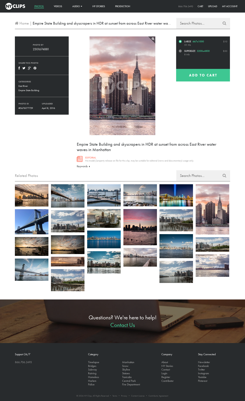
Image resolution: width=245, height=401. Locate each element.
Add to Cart (203, 75)
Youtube (202, 377)
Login (164, 373)
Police (91, 384)
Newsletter (204, 362)
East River (23, 86)
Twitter (201, 369)
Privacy (124, 395)
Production (122, 6)
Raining (92, 373)
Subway (92, 369)
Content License (138, 395)
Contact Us (122, 325)
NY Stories (98, 6)
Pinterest (202, 381)
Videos (58, 6)
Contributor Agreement (158, 395)
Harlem (92, 381)
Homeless (93, 377)
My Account (229, 6)
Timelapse (93, 362)
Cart (200, 6)
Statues (126, 373)
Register (165, 377)
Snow (125, 366)
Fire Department (131, 384)
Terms (114, 395)
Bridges (92, 366)
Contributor (167, 381)
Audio (76, 6)
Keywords (82, 166)
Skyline (126, 369)
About (164, 362)
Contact (165, 369)
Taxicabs (127, 377)
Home (23, 23)
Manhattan (128, 362)
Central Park (129, 381)
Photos (39, 6)
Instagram (203, 373)
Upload (212, 6)
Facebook (203, 366)
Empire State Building (28, 90)
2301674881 (41, 49)
